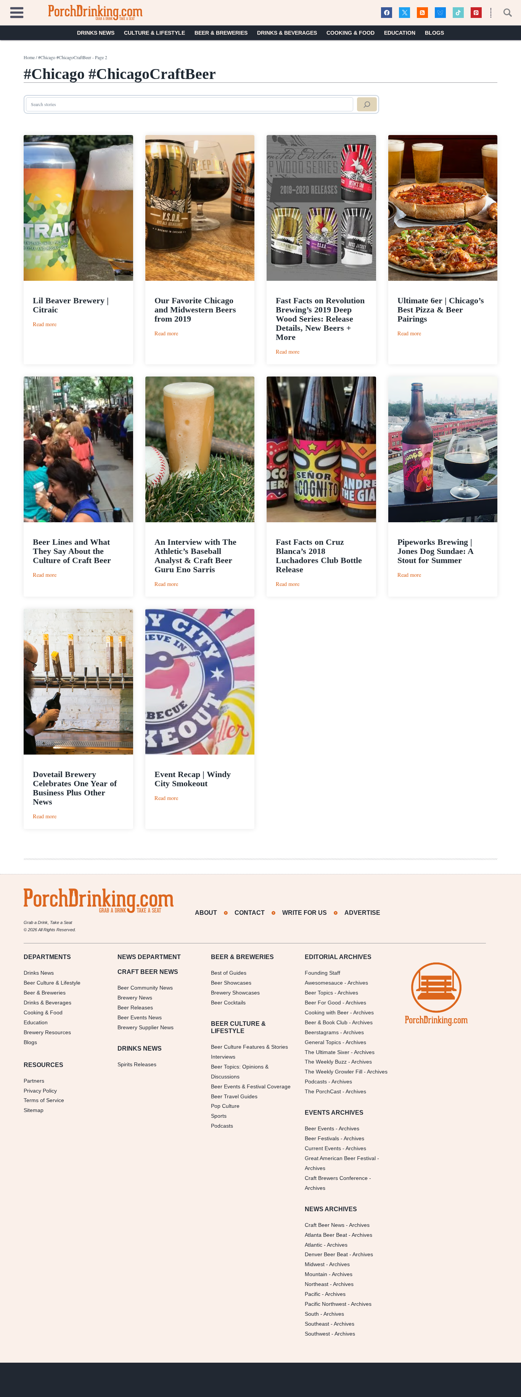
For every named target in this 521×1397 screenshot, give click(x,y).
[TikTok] (458, 12)
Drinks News (95, 33)
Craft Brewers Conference (336, 1178)
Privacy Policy (40, 1091)
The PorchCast (323, 1091)
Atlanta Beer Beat (326, 1235)
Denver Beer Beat (326, 1254)
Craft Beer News (324, 1225)
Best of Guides (228, 973)
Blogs (434, 33)
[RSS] (422, 12)
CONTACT (250, 912)
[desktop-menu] (16, 11)
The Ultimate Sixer (327, 1052)
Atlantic (313, 1245)
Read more (44, 324)
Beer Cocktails (228, 1002)
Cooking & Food (350, 33)
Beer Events (319, 1128)
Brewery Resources (47, 1032)
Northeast (316, 1284)
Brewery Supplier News (145, 1027)
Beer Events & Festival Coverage (251, 1086)
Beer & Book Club (326, 1022)
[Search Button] (503, 12)
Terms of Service (44, 1100)
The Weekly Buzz (326, 1062)
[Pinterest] (476, 12)
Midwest (315, 1264)
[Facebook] (386, 12)
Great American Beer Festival (340, 1158)
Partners (34, 1081)
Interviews (223, 1057)
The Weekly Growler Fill (333, 1072)
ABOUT (206, 912)
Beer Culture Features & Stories (249, 1047)
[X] (404, 12)
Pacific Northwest (325, 1304)
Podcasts (222, 1126)
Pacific (312, 1294)
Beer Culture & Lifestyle (52, 983)
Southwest (317, 1334)
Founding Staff (322, 973)
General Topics (323, 1042)
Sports (219, 1116)
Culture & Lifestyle (154, 33)
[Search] (367, 104)
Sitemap (33, 1110)
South (312, 1314)
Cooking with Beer (327, 1012)
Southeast (317, 1324)
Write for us (304, 912)
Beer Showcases (231, 983)
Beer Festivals (322, 1138)
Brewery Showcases (235, 993)
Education (399, 33)
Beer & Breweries (221, 33)
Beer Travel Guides (234, 1096)
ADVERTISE (362, 912)
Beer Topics (319, 993)
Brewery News (134, 998)
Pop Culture (225, 1106)
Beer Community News (145, 988)
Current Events (323, 1148)
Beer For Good (323, 1002)
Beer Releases (135, 1007)
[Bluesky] (440, 12)
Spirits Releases (136, 1064)
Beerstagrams (322, 1032)
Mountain (316, 1274)
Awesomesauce (324, 983)
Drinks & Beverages (287, 33)
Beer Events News (139, 1017)
